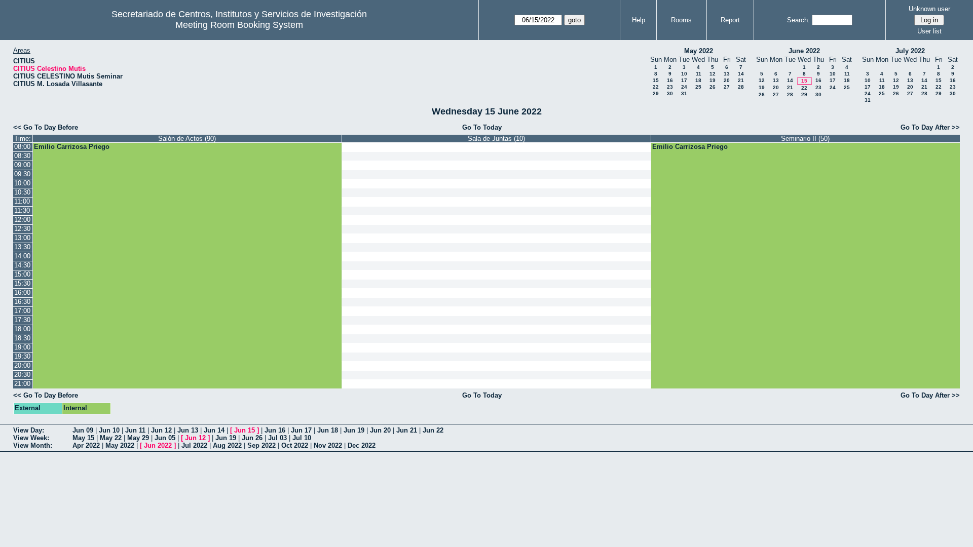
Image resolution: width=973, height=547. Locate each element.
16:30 (22, 301)
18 (698, 80)
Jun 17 (301, 430)
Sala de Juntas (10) (496, 138)
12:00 (22, 219)
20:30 (22, 374)
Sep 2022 (261, 445)
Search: (798, 20)
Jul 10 (301, 438)
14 (741, 73)
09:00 (22, 165)
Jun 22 (433, 430)
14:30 (22, 265)
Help (638, 20)
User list (929, 31)
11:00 (22, 201)
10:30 (22, 192)
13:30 (22, 247)
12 (712, 73)
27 (727, 87)
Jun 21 (406, 430)
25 (698, 87)
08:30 (22, 156)
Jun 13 (187, 430)
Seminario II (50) (805, 138)
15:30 (22, 283)
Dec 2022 (362, 445)
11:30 (22, 210)
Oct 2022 (294, 445)
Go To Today (482, 127)
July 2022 (910, 51)
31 (684, 93)
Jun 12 (161, 430)
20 (727, 80)
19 (712, 80)
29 (656, 93)
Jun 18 (327, 430)
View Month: (32, 445)
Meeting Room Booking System (239, 25)
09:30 (22, 174)
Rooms (681, 20)
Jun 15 (244, 430)
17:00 (22, 311)
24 (684, 87)
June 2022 (804, 51)
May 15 (83, 438)
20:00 (22, 365)
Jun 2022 (158, 445)
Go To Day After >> (930, 127)
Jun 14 (214, 430)
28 (741, 87)
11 (698, 73)
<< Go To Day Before (45, 127)
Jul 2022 (194, 445)
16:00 (22, 292)
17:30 (22, 320)
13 (727, 73)
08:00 (22, 146)
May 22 (111, 438)
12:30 (22, 228)
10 (684, 73)
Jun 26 (252, 438)
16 (670, 80)
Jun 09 (82, 430)
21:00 (22, 383)
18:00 (22, 329)
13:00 (22, 238)
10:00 (22, 183)
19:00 (22, 347)
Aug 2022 (227, 445)
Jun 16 (275, 430)
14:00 (22, 256)
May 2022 (698, 51)
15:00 (22, 274)
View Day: (28, 430)
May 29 (138, 438)
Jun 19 (354, 430)
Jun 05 (165, 438)
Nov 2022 (328, 445)
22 (656, 87)
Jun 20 (380, 430)
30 (670, 93)
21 (741, 80)
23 (670, 87)
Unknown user (929, 9)
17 (684, 80)
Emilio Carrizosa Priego (71, 146)
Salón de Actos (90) (187, 138)
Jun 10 (109, 430)
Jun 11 (135, 430)
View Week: (31, 438)
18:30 (22, 338)
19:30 (22, 356)
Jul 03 (277, 438)
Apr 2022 (86, 445)
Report (730, 20)
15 (656, 80)
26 (712, 87)
